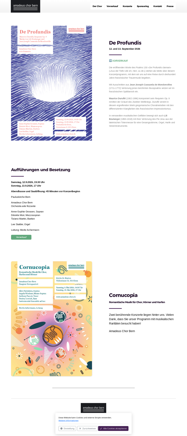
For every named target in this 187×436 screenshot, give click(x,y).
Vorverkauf (21, 237)
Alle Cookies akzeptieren (115, 428)
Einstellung (69, 428)
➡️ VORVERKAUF (118, 60)
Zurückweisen (89, 428)
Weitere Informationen (68, 420)
